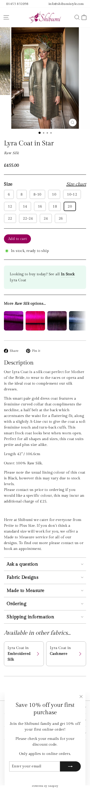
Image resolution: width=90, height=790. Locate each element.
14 (25, 206)
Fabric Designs (22, 577)
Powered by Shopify (45, 785)
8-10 (37, 194)
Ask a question (22, 564)
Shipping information (30, 617)
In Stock (68, 274)
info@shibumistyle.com (66, 4)
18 (55, 206)
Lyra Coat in (19, 653)
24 (46, 218)
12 (10, 206)
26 (61, 218)
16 (40, 206)
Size (45, 184)
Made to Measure (26, 590)
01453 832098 (17, 4)
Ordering (16, 603)
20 (70, 206)
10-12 (72, 194)
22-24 (28, 218)
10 (54, 194)
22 (10, 218)
